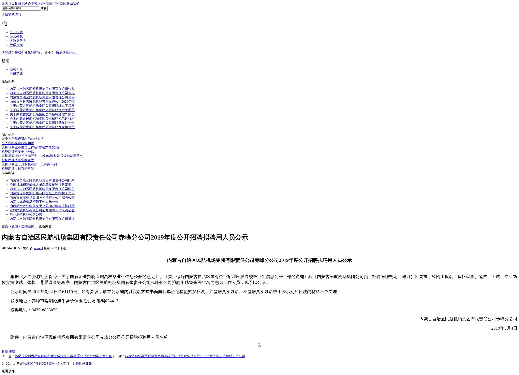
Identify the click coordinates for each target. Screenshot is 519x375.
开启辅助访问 (11, 14)
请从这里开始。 (67, 52)
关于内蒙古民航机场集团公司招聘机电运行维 (42, 118)
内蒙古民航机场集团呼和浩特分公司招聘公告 (42, 197)
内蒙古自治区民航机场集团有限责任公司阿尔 (42, 180)
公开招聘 (16, 32)
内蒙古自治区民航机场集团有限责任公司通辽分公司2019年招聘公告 (63, 356)
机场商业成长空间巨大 (18, 160)
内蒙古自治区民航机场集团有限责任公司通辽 (42, 218)
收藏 (5, 352)
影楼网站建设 (82, 363)
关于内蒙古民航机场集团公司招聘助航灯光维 (42, 123)
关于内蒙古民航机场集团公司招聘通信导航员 (42, 114)
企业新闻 (47, 3)
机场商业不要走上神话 (18, 151)
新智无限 (16, 69)
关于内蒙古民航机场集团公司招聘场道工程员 (42, 105)
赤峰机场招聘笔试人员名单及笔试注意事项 (40, 184)
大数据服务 (18, 40)
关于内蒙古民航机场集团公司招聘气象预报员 (42, 127)
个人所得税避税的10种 (18, 143)
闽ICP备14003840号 (41, 363)
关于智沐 (34, 3)
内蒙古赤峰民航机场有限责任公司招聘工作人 (42, 193)
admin (38, 248)
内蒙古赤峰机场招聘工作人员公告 (34, 201)
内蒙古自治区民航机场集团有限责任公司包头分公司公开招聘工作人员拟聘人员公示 (185, 356)
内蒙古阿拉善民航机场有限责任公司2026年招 (42, 101)
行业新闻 (60, 3)
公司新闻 (16, 73)
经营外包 (16, 36)
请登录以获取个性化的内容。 (23, 52)
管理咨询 (16, 45)
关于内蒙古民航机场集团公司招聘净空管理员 (42, 110)
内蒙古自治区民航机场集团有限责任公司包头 (42, 88)
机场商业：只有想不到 (18, 168)
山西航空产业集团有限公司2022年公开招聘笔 (42, 206)
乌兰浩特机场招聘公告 (26, 214)
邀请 (12, 352)
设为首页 (8, 3)
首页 (5, 226)
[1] (4, 23)
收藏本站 (21, 3)
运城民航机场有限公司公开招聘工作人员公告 (42, 210)
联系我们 (72, 3)
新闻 (15, 226)
